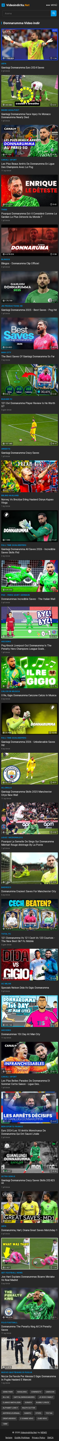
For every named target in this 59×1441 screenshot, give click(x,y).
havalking (22, 1392)
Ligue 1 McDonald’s (12, 837)
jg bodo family (46, 1397)
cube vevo (42, 1419)
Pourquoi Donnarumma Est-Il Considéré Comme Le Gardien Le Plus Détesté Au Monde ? (29, 215)
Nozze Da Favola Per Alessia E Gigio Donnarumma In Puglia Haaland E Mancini (28, 1378)
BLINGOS (5, 259)
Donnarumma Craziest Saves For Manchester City (28, 891)
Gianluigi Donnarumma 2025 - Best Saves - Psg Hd (29, 309)
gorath (28, 1403)
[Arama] (53, 13)
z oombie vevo (26, 1419)
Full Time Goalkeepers (13, 545)
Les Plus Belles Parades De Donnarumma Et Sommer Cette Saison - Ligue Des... (25, 1082)
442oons (6, 641)
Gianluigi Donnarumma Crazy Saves (20, 452)
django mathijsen (11, 1403)
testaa (49, 1413)
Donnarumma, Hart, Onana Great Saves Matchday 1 (29, 1230)
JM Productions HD (12, 306)
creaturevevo (9, 1419)
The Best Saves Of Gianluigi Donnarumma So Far (28, 356)
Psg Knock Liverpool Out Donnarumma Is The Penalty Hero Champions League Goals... (26, 647)
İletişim (9, 1437)
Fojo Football (9, 1322)
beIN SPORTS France (12, 1126)
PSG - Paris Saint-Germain (15, 595)
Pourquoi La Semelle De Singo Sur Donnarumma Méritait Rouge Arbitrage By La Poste (27, 843)
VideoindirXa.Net (28, 1432)
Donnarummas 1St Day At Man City (20, 1034)
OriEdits (5, 449)
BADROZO (6, 887)
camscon (50, 1392)
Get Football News (12, 1272)
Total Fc (6, 934)
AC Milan (6, 983)
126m (5, 1424)
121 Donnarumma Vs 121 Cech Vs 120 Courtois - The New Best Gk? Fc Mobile (28, 939)
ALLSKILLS (6, 787)
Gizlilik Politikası (22, 1437)
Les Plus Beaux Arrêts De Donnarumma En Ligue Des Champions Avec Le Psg (27, 165)
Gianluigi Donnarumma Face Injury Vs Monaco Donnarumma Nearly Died (26, 116)
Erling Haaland (10, 495)
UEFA (3, 63)
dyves (38, 1413)
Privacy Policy (38, 1437)
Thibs (4, 209)
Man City (6, 352)
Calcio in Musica (10, 691)
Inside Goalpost (10, 110)
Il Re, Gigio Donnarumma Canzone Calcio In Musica (28, 695)
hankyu (27, 1413)
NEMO (44, 1432)
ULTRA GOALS (8, 1176)
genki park (8, 1392)
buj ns (6, 1397)
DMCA (50, 1437)
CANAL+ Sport (9, 160)
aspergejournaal (11, 1413)
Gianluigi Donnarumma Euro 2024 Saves (22, 67)
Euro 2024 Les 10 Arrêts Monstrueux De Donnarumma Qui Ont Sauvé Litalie (23, 1132)
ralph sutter (28, 1408)
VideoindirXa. (18, 5)
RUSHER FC (6, 399)
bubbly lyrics (42, 1403)
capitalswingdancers (24, 1397)
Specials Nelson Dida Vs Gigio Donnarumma (25, 987)
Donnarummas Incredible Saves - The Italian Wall (28, 599)
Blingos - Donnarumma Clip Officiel (20, 263)
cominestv (36, 1392)
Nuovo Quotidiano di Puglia (16, 1372)
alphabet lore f (10, 1408)
